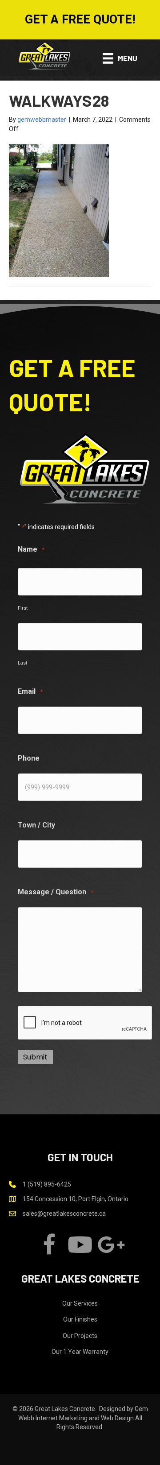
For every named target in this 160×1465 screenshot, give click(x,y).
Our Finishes (80, 1319)
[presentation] (85, 1023)
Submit (35, 1057)
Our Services (80, 1303)
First (23, 608)
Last (22, 663)
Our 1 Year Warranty (80, 1351)
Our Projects (80, 1335)
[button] (80, 19)
